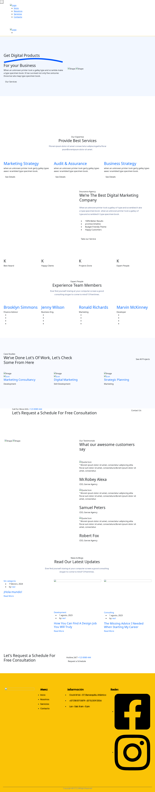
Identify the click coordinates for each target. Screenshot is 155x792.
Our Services (11, 81)
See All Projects (143, 359)
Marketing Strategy (21, 163)
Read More (9, 596)
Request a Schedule (77, 661)
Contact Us (136, 410)
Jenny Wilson (52, 307)
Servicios (18, 14)
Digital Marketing (66, 380)
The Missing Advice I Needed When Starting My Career (123, 625)
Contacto (18, 17)
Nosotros (18, 11)
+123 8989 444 (35, 409)
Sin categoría (10, 581)
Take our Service (88, 239)
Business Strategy (120, 163)
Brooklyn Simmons (21, 307)
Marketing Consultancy (19, 380)
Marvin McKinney (132, 307)
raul (13, 586)
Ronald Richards (93, 307)
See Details (10, 177)
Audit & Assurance (70, 163)
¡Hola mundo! (13, 592)
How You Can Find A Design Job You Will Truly (75, 625)
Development (60, 612)
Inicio (16, 8)
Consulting (109, 612)
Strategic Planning (116, 380)
